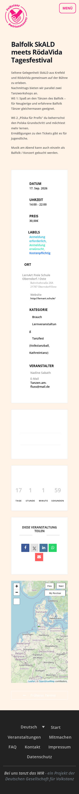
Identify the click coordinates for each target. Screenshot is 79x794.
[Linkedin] (44, 548)
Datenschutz (39, 756)
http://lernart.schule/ (43, 298)
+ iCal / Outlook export (41, 440)
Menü (68, 8)
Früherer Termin (43, 695)
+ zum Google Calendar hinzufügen (40, 426)
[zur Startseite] (16, 15)
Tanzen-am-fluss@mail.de (40, 385)
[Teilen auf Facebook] (25, 548)
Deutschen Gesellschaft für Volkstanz (39, 779)
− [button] (16, 592)
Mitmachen (60, 737)
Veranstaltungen (24, 737)
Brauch (37, 317)
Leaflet (31, 681)
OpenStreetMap (46, 681)
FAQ (13, 747)
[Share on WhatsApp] (53, 548)
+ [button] (16, 586)
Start (56, 727)
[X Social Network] (34, 548)
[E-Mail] (39, 557)
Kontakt (32, 747)
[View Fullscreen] (17, 601)
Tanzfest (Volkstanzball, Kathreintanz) (39, 345)
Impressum (59, 747)
